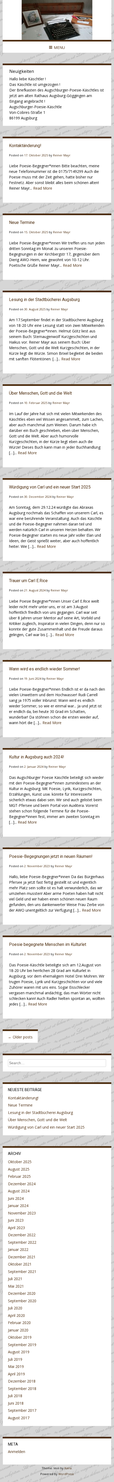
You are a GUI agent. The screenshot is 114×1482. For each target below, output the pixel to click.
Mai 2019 (16, 1366)
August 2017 (18, 1417)
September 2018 (22, 1388)
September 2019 (22, 1344)
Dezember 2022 (22, 1234)
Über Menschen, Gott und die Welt (40, 393)
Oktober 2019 (20, 1337)
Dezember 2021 (22, 1256)
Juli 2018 (15, 1395)
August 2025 (18, 1169)
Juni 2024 (16, 1198)
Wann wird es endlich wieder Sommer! (44, 668)
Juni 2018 (16, 1403)
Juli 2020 (15, 1307)
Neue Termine (22, 222)
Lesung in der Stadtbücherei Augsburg (44, 299)
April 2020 (16, 1315)
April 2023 (16, 1227)
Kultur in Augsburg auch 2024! (36, 756)
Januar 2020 (18, 1330)
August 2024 (18, 1190)
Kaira (68, 1468)
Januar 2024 (18, 1205)
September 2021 (22, 1271)
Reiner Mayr (62, 155)
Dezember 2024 (22, 1183)
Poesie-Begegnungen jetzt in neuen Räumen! (51, 856)
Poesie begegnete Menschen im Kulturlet (47, 944)
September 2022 (22, 1242)
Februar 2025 (19, 1176)
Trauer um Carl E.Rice (28, 580)
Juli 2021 (15, 1278)
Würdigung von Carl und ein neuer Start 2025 (50, 487)
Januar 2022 (18, 1249)
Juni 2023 (16, 1220)
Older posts (20, 1037)
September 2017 (22, 1410)
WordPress (66, 1474)
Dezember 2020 (22, 1293)
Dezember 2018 (22, 1381)
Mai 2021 (16, 1286)
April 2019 (16, 1373)
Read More (42, 188)
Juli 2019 (15, 1359)
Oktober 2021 (20, 1264)
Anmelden (16, 1451)
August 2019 (18, 1351)
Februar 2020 (19, 1322)
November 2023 (22, 1213)
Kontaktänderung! (25, 145)
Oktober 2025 (20, 1161)
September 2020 (22, 1300)
